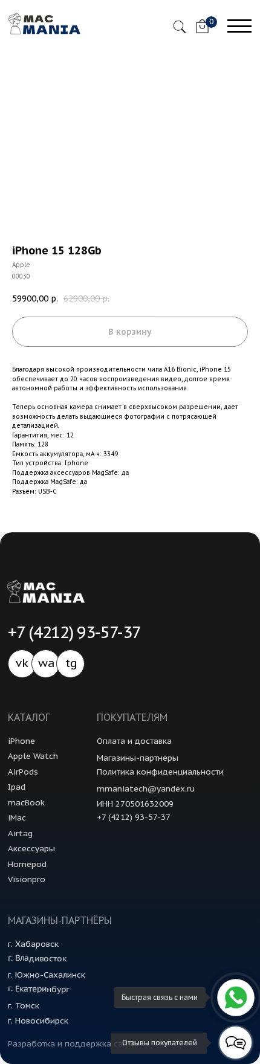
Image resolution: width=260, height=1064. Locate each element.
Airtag (20, 833)
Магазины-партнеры (137, 757)
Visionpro (26, 879)
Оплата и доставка (134, 740)
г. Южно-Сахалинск (46, 974)
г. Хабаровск (33, 943)
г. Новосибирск (38, 1020)
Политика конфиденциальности (160, 771)
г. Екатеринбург (38, 989)
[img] (202, 27)
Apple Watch (33, 755)
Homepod (27, 864)
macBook (26, 802)
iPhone (21, 740)
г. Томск (23, 1005)
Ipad (16, 786)
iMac (17, 817)
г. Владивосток (37, 958)
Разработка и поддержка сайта (72, 1043)
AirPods (23, 771)
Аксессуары (31, 848)
